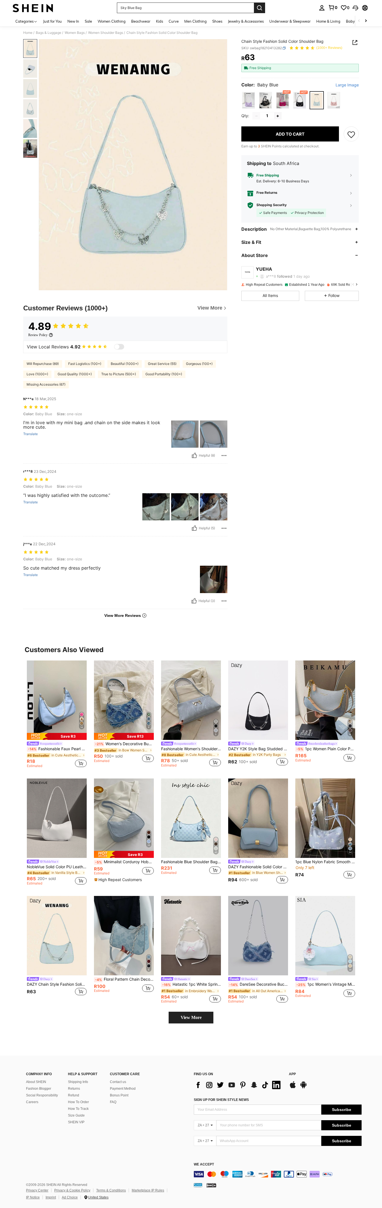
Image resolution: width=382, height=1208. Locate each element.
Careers (32, 1102)
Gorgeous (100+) (199, 364)
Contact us (118, 1082)
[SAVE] (351, 134)
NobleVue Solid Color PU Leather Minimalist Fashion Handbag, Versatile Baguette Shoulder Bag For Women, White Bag (57, 867)
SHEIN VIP (76, 1122)
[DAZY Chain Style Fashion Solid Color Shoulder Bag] (57, 936)
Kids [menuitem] (159, 21)
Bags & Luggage (48, 33)
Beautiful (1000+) (124, 364)
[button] (355, 7)
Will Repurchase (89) (43, 364)
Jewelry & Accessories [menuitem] (246, 21)
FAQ (113, 1102)
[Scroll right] (366, 21)
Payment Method (123, 1089)
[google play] (303, 1087)
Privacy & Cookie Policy (72, 1190)
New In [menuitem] (73, 21)
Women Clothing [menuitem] (112, 21)
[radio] (248, 100)
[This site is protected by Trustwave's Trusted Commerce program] (198, 1185)
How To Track (78, 1109)
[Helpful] (194, 455)
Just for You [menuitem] (52, 21)
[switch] (119, 347)
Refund (73, 1095)
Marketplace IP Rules (148, 1190)
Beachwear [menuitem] (140, 21)
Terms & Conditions (111, 1190)
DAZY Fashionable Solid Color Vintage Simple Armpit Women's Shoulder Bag (258, 867)
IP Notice (33, 1197)
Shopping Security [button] (271, 205)
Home (27, 33)
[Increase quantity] (277, 116)
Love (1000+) (37, 374)
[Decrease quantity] (256, 116)
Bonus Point (119, 1095)
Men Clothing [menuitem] (195, 21)
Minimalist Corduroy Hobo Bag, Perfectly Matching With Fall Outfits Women (124, 862)
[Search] (259, 8)
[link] (333, 7)
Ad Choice (70, 1197)
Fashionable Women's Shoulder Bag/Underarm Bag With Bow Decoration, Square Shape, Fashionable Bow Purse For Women (191, 749)
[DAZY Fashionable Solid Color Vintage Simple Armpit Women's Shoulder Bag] (258, 818)
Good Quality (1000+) (75, 374)
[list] (238, 1085)
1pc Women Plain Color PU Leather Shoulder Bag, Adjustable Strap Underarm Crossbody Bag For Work (325, 749)
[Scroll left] (359, 21)
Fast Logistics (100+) (84, 364)
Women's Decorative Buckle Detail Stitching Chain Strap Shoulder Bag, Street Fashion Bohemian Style (124, 744)
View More (191, 1017)
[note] (57, 736)
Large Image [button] (347, 85)
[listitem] (57, 715)
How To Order (78, 1102)
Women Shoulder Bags (105, 33)
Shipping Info (78, 1082)
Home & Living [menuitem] (328, 21)
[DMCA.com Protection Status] (211, 1185)
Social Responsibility (42, 1095)
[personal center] (322, 7)
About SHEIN (36, 1082)
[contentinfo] (278, 1174)
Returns (74, 1089)
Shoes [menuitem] (217, 21)
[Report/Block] (224, 455)
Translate (30, 434)
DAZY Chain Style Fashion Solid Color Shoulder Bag (57, 984)
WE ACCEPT (204, 1164)
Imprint (51, 1197)
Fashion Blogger (38, 1089)
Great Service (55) (162, 364)
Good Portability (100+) (163, 374)
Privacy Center (37, 1190)
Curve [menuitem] (174, 21)
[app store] (293, 1087)
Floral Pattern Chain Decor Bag (124, 979)
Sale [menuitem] (88, 21)
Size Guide (76, 1115)
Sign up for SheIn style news (221, 1100)
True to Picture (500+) (118, 374)
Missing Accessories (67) (46, 384)
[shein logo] (33, 8)
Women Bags (75, 33)
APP (292, 1074)
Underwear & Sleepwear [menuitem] (290, 21)
